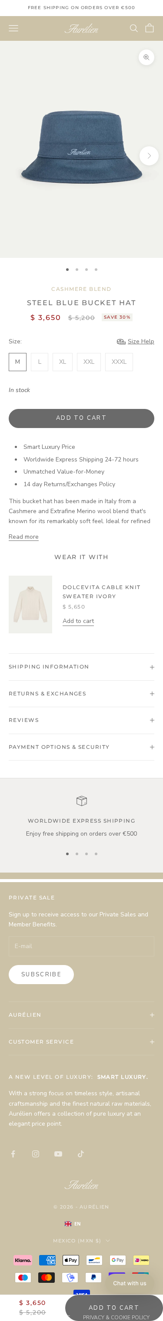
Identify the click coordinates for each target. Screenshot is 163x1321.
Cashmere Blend (81, 289)
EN (77, 1224)
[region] (81, 817)
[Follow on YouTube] (58, 1154)
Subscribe (41, 974)
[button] (129, 1283)
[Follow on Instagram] (35, 1154)
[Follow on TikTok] (81, 1154)
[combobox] (81, 1223)
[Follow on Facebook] (13, 1154)
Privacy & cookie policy (116, 1317)
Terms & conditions (42, 1317)
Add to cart (81, 418)
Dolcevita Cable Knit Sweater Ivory (102, 591)
